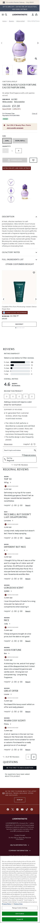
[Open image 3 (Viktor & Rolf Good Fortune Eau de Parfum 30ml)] (32, 70)
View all (34, 113)
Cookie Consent (19, 835)
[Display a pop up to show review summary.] (18, 316)
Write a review (7, 102)
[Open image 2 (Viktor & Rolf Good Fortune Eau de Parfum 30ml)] (20, 70)
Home (4, 21)
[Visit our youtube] (22, 809)
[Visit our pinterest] (31, 809)
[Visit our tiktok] (27, 809)
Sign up (20, 800)
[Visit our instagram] (17, 809)
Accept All (20, 919)
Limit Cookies (20, 913)
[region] (20, 889)
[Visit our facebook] (7, 809)
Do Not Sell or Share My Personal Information (20, 838)
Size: (4, 136)
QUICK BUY (19, 324)
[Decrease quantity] (5, 150)
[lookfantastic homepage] (19, 15)
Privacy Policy (6, 904)
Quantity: (6, 146)
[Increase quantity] (19, 150)
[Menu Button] (2, 15)
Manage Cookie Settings (19, 908)
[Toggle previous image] (1, 43)
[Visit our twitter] (12, 809)
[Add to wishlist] (33, 160)
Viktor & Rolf (20, 21)
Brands (11, 21)
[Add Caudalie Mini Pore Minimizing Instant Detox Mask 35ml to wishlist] (34, 272)
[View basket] (36, 15)
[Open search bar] (6, 15)
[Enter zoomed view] (36, 59)
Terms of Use (18, 904)
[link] (32, 15)
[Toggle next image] (38, 43)
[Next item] (36, 299)
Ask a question (19, 102)
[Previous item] (3, 299)
